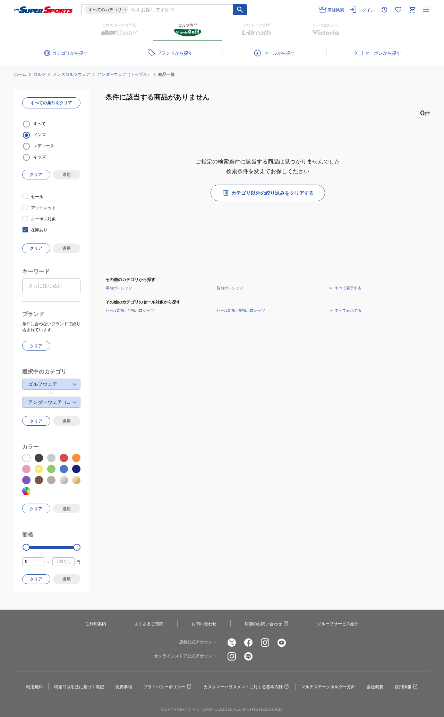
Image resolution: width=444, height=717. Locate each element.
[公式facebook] (248, 642)
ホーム (20, 74)
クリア (36, 174)
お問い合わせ (203, 623)
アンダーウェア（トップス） (124, 74)
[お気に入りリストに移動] (398, 10)
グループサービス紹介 (338, 623)
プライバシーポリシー (164, 686)
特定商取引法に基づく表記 (79, 686)
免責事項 (124, 686)
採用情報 (403, 686)
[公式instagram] (265, 642)
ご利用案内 (95, 623)
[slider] (26, 547)
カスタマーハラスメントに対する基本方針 (243, 686)
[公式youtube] (282, 642)
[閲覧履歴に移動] (384, 9)
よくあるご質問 (148, 623)
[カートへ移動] (412, 10)
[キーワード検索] (240, 9)
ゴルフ (39, 74)
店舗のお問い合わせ (263, 623)
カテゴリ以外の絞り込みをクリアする (272, 193)
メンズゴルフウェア (71, 74)
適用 (66, 174)
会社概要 (375, 686)
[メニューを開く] (426, 9)
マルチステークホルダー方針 (328, 686)
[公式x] (232, 642)
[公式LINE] (248, 656)
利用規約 (34, 686)
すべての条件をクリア (51, 102)
